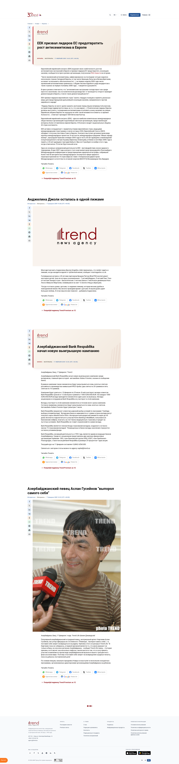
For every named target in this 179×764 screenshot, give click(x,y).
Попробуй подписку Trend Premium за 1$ (59, 178)
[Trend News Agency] (33, 723)
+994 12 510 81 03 (33, 738)
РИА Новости (96, 73)
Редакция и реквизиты (91, 727)
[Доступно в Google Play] (144, 753)
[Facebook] (34, 753)
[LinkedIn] (50, 753)
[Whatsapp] (30, 753)
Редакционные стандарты (92, 733)
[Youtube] (42, 753)
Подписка (110, 724)
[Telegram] (46, 753)
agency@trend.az (32, 740)
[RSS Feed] (54, 753)
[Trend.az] (34, 15)
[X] (38, 753)
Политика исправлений (91, 735)
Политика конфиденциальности (140, 727)
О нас (85, 724)
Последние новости (66, 724)
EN (142, 760)
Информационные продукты (116, 727)
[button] (29, 27)
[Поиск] (110, 15)
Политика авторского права (139, 730)
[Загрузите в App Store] (131, 753)
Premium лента (64, 727)
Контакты (87, 730)
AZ (145, 760)
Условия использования (138, 724)
